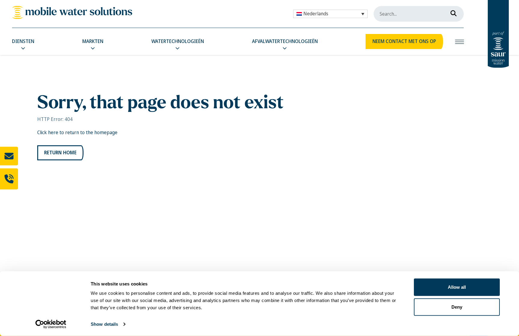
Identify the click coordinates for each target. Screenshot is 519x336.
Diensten (23, 41)
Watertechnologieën (177, 41)
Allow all (457, 287)
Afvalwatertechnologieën (285, 41)
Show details (104, 324)
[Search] (452, 12)
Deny (456, 306)
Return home (60, 152)
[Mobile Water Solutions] (72, 12)
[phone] (9, 179)
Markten (92, 41)
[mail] (9, 155)
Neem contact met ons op (404, 41)
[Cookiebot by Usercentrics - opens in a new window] (51, 324)
